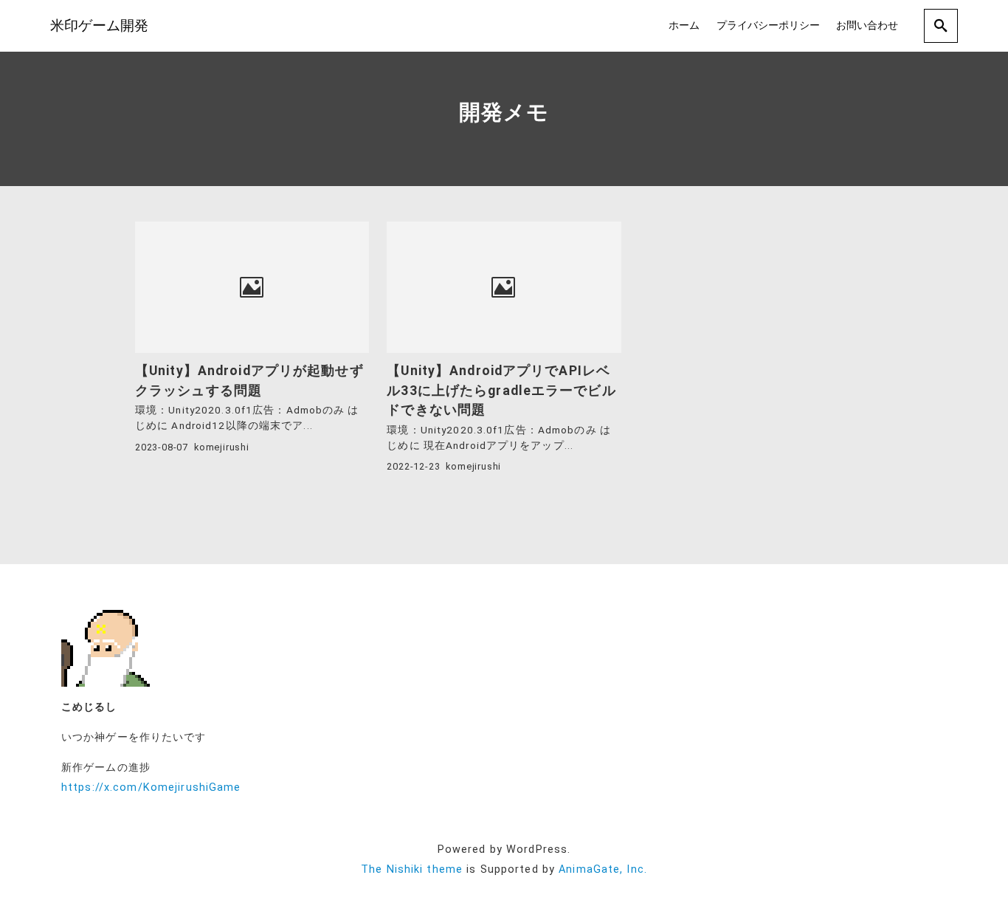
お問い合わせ (867, 25)
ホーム (684, 25)
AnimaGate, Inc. (603, 869)
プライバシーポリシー (768, 25)
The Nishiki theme (412, 869)
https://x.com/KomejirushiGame (151, 787)
